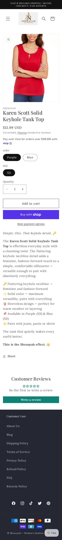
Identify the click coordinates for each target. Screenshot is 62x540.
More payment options (31, 223)
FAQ (9, 478)
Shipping (22, 132)
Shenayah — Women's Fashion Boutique (32, 533)
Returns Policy (17, 486)
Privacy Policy (16, 460)
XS (9, 173)
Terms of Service (18, 452)
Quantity (8, 181)
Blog (10, 434)
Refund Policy (16, 469)
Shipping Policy (17, 443)
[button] (8, 18)
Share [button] (12, 356)
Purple (12, 157)
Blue (30, 157)
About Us (13, 426)
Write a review (31, 399)
